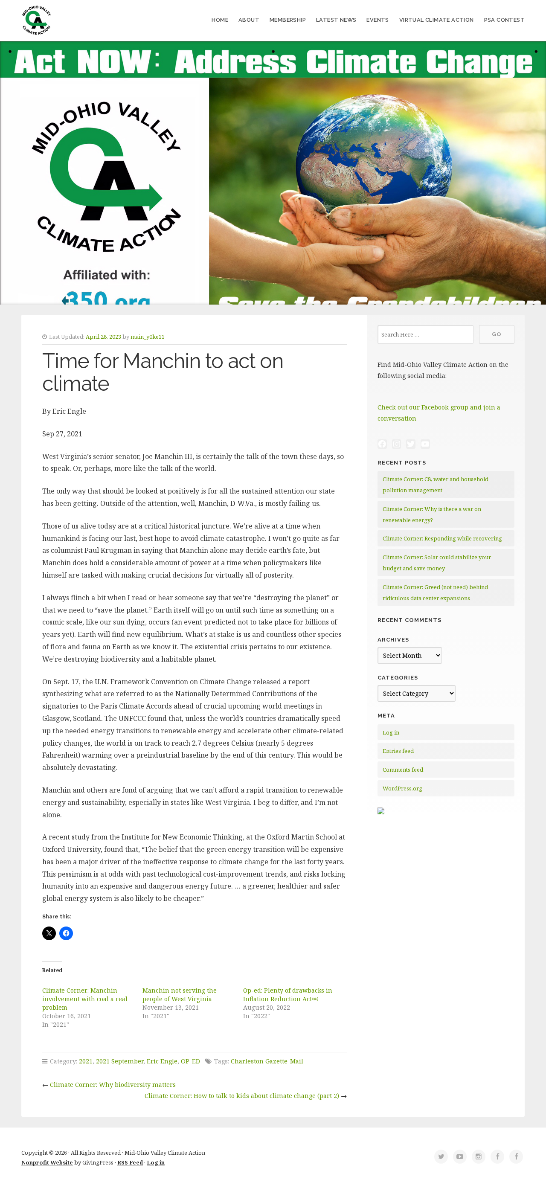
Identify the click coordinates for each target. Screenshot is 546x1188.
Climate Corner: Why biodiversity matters (113, 1085)
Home (220, 20)
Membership (288, 20)
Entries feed (398, 751)
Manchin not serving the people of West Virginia (179, 994)
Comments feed (403, 769)
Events (377, 20)
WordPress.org (402, 788)
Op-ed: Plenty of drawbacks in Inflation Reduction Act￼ (287, 994)
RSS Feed (130, 1162)
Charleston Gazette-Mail (267, 1061)
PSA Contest (504, 20)
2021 (86, 1061)
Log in (391, 732)
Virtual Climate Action (436, 20)
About (248, 20)
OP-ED (190, 1061)
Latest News (336, 20)
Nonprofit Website (47, 1162)
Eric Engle (162, 1061)
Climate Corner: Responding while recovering (442, 538)
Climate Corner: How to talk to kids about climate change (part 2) (242, 1096)
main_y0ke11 (148, 336)
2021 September (119, 1061)
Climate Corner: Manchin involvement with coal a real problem (85, 998)
